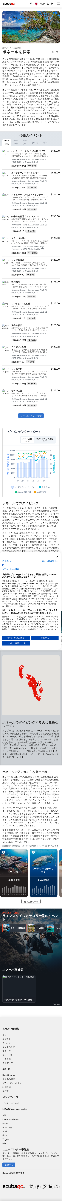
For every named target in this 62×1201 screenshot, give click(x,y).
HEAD (5, 1143)
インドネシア (8, 1047)
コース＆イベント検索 (31, 415)
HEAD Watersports (14, 1109)
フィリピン (7, 1055)
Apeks (5, 1131)
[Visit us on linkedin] (50, 1186)
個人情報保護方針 (50, 561)
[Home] (9, 3)
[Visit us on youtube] (57, 1186)
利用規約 (6, 1087)
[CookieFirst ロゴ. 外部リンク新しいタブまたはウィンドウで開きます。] (3, 565)
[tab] (6, 142)
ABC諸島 (17, 48)
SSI (4, 1115)
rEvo (4, 1135)
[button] (41, 689)
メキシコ (6, 1059)
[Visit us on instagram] (31, 1186)
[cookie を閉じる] (57, 556)
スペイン (6, 1043)
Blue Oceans (8, 1075)
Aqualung (7, 1127)
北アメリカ (6, 48)
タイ (4, 1035)
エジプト (6, 1039)
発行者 (5, 1091)
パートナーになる (10, 1103)
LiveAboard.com (10, 1119)
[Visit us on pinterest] (44, 1186)
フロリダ (6, 1051)
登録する (9, 1164)
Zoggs (5, 1139)
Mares (5, 1123)
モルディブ (7, 1063)
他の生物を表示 (31, 901)
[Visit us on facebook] (38, 1186)
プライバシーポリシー (12, 1083)
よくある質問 (8, 1079)
